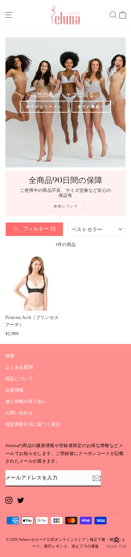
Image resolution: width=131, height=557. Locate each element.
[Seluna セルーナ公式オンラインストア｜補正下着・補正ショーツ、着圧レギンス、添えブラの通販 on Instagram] (8, 500)
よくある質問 (19, 367)
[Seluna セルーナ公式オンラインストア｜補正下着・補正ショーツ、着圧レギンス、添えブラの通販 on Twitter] (20, 500)
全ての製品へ (91, 106)
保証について (19, 378)
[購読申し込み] (97, 478)
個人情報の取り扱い (25, 401)
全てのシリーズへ (44, 106)
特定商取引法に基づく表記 (32, 424)
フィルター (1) (39, 228)
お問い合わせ (19, 413)
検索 (10, 355)
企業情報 (14, 390)
